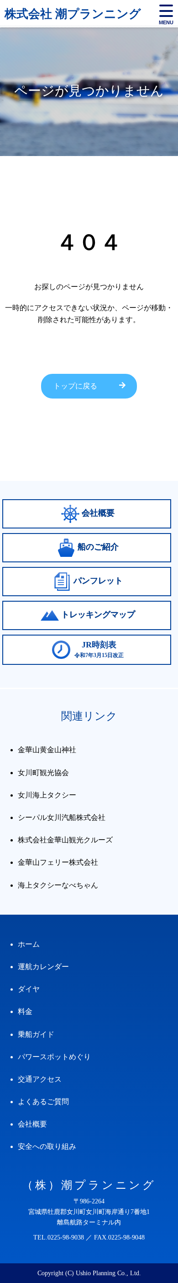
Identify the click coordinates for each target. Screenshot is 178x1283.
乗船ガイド (36, 1034)
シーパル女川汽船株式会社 (61, 817)
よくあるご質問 (43, 1101)
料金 (25, 1011)
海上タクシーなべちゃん (58, 885)
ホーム (29, 944)
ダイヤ (29, 989)
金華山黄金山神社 (47, 750)
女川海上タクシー (47, 795)
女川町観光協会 (43, 772)
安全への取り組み (47, 1146)
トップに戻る (75, 386)
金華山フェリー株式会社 (58, 862)
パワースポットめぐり (54, 1057)
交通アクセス (40, 1079)
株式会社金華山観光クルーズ (65, 840)
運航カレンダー (43, 966)
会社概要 (32, 1124)
